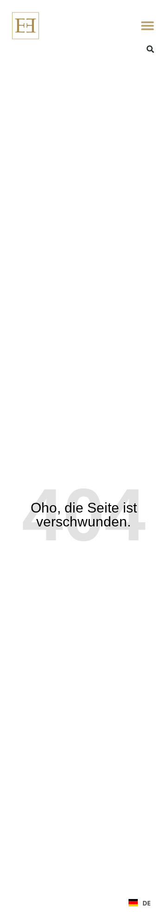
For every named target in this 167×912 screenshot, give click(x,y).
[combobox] (140, 902)
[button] (147, 25)
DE (146, 903)
